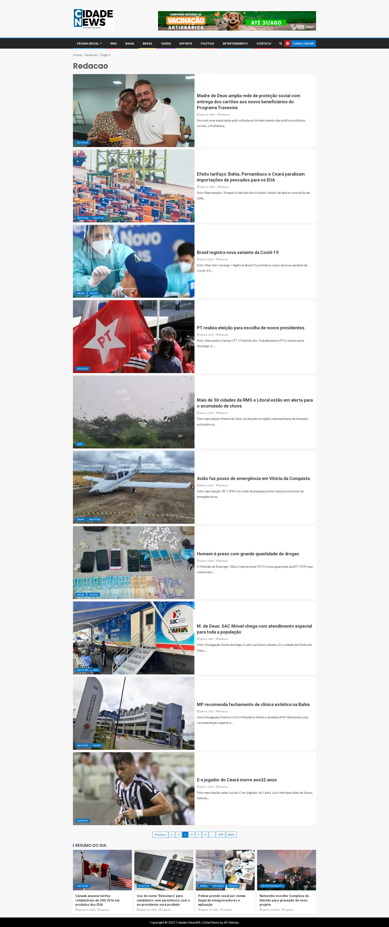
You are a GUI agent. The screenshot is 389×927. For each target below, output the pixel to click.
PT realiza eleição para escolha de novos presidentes (251, 327)
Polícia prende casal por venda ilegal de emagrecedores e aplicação (221, 900)
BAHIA (129, 44)
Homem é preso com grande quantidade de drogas (248, 553)
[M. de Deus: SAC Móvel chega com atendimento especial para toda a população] (133, 638)
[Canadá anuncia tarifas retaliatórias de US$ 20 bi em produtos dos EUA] (102, 870)
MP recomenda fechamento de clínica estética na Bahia (253, 704)
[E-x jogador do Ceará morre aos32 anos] (133, 788)
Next (231, 834)
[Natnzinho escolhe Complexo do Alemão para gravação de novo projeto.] (286, 870)
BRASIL (148, 44)
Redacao (224, 114)
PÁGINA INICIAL (88, 44)
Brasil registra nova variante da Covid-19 (238, 252)
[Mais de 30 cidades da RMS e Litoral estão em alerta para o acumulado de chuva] (133, 411)
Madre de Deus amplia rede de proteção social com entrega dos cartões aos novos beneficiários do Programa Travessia (248, 101)
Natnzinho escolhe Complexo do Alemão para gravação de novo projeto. (284, 900)
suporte (104, 909)
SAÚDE (166, 44)
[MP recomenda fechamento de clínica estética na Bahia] (133, 713)
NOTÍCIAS (82, 142)
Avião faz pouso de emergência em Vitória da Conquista (253, 478)
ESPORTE (186, 44)
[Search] (280, 43)
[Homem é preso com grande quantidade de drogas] (133, 562)
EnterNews (211, 922)
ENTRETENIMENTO (235, 44)
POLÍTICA (207, 44)
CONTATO (263, 44)
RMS (113, 44)
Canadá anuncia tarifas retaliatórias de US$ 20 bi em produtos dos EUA (97, 900)
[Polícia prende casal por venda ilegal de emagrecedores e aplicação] (225, 870)
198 (220, 834)
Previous (160, 834)
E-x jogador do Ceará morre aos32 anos (237, 779)
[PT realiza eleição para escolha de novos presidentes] (133, 336)
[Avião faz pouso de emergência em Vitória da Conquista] (133, 487)
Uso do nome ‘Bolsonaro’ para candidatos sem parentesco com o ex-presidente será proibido (163, 900)
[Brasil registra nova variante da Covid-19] (133, 261)
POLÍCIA (93, 594)
